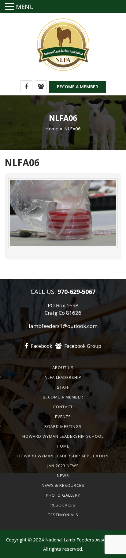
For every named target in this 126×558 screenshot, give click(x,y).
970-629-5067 (75, 291)
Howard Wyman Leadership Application (63, 456)
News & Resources (63, 485)
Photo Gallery (63, 495)
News (63, 475)
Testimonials (63, 515)
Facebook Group (82, 346)
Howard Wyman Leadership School (63, 436)
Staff (63, 387)
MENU (25, 6)
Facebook (41, 346)
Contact (63, 407)
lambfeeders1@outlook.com (63, 325)
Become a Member (77, 87)
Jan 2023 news (63, 465)
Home (51, 128)
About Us (63, 367)
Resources (63, 505)
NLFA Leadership (63, 377)
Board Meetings (63, 426)
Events (63, 416)
